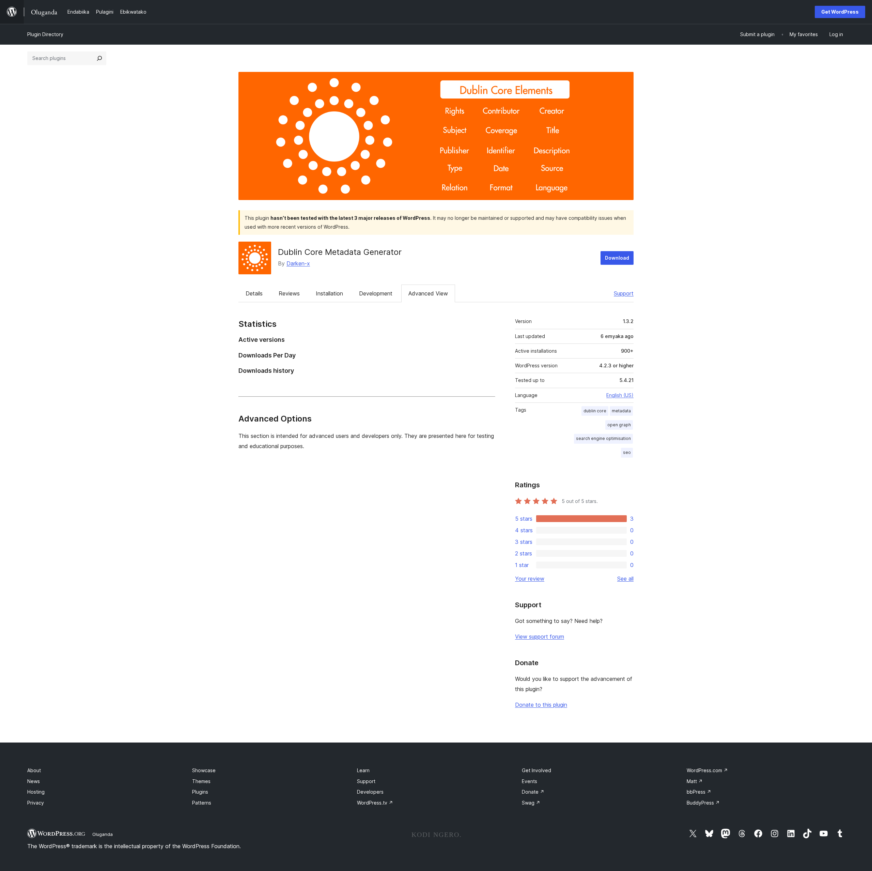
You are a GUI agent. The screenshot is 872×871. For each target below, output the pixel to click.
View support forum (539, 636)
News (33, 781)
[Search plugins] (99, 58)
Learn (363, 770)
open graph (619, 424)
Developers (370, 792)
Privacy (35, 803)
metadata (621, 410)
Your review (529, 578)
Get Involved (536, 770)
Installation (329, 293)
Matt (695, 781)
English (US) (620, 395)
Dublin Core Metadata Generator (340, 252)
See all (625, 578)
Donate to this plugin (541, 704)
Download (617, 258)
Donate (533, 792)
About (34, 770)
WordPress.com (707, 770)
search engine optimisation (603, 438)
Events (529, 781)
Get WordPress (840, 12)
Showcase (204, 770)
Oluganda (102, 834)
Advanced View (428, 293)
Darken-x (298, 263)
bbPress (699, 792)
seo (627, 452)
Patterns (201, 803)
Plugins (200, 792)
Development (375, 293)
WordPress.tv (375, 803)
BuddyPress (703, 803)
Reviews (289, 293)
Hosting (36, 792)
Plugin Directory (45, 34)
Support (624, 293)
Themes (201, 781)
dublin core (594, 410)
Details (254, 293)
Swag (531, 803)
